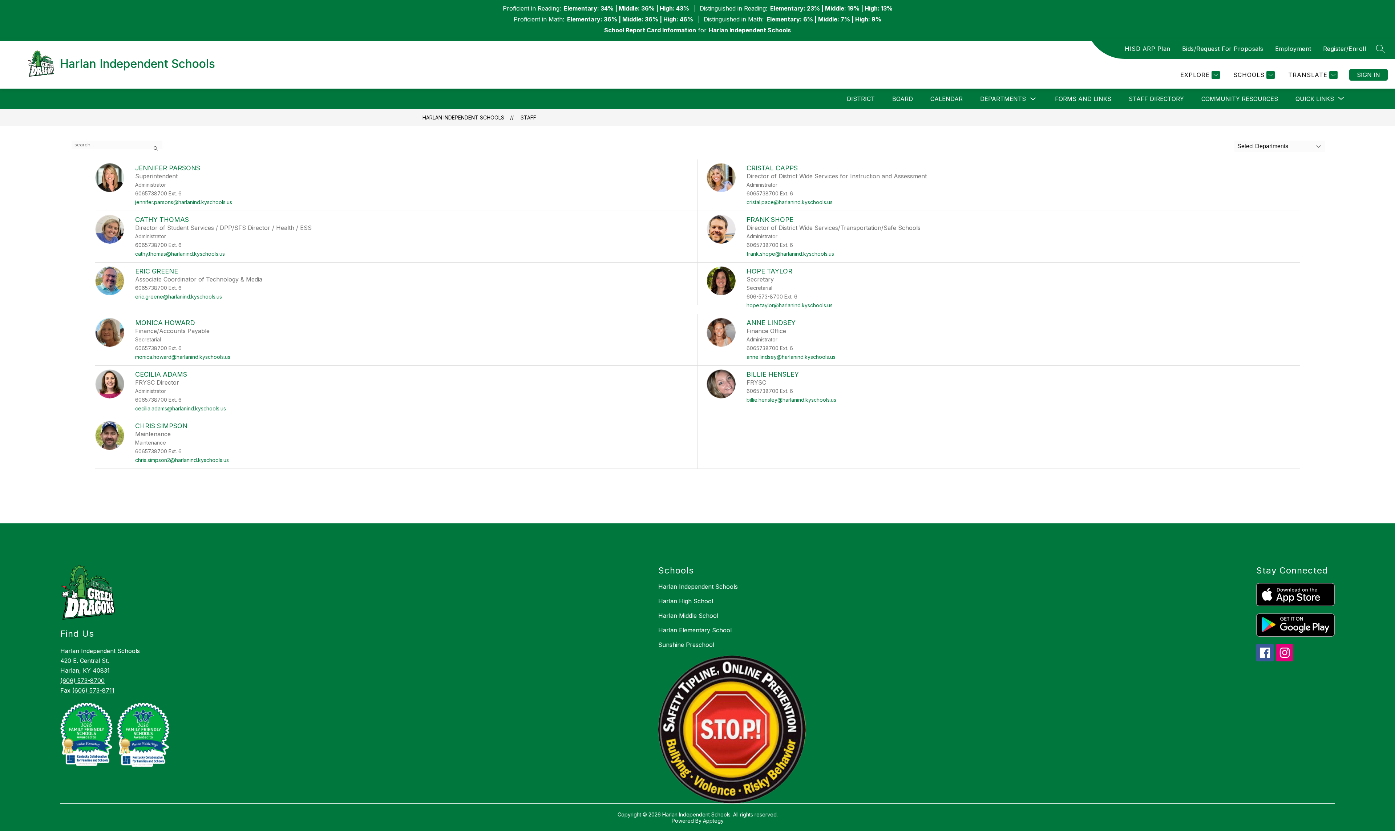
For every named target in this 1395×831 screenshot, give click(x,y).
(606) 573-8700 (82, 680)
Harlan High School (685, 601)
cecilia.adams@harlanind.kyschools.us (180, 408)
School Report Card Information (650, 30)
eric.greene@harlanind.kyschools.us (178, 296)
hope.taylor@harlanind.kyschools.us (790, 305)
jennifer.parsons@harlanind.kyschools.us (183, 202)
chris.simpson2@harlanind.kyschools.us (182, 460)
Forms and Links (1083, 98)
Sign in (1368, 74)
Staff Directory (1156, 98)
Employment (1293, 48)
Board (902, 98)
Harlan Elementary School (695, 630)
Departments (1003, 98)
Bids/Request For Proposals (1222, 48)
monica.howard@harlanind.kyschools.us (182, 357)
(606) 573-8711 (93, 690)
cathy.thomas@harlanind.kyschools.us (180, 254)
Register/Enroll (1344, 48)
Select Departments (1262, 146)
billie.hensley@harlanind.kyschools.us (791, 400)
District (861, 98)
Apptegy (713, 821)
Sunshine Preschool (686, 644)
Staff (528, 117)
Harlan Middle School (688, 615)
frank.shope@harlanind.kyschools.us (790, 254)
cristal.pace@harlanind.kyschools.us (790, 202)
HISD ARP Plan (1147, 48)
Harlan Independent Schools (463, 117)
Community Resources (1239, 98)
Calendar (946, 98)
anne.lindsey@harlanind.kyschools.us (791, 357)
